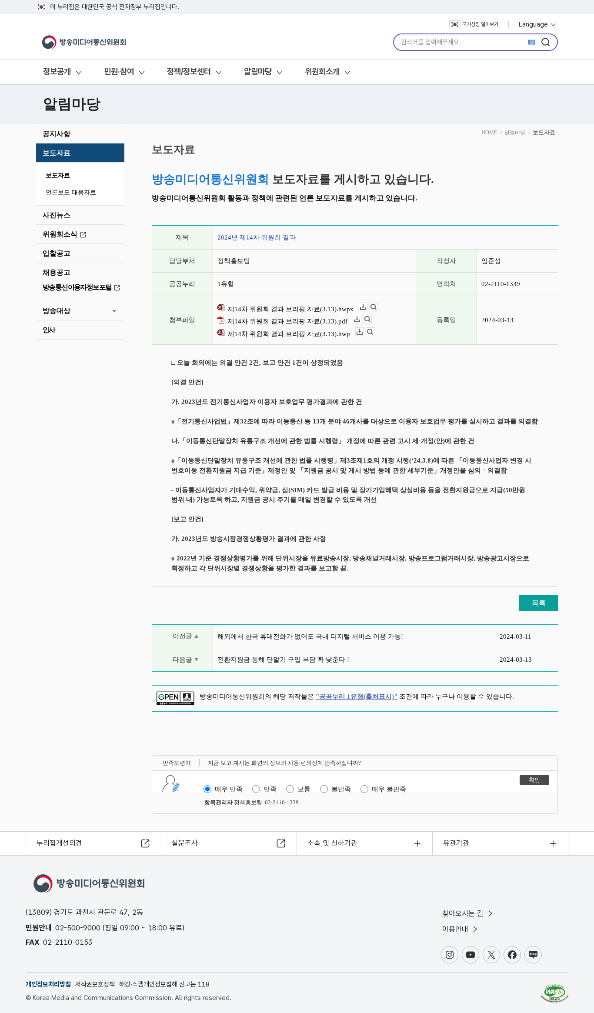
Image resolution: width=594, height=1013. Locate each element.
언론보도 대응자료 (71, 192)
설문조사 (185, 843)
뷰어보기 (371, 319)
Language (534, 24)
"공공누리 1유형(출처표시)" (356, 696)
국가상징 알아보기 (480, 24)
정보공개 (57, 72)
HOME (489, 133)
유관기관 (456, 843)
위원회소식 (60, 234)
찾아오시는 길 (464, 913)
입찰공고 (56, 253)
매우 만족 (229, 789)
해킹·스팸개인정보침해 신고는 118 (164, 984)
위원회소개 (322, 72)
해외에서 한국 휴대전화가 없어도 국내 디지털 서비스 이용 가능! (310, 636)
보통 (303, 789)
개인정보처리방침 (48, 984)
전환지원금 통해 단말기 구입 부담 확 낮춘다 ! (283, 659)
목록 (539, 602)
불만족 (341, 789)
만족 (270, 789)
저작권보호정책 (95, 984)
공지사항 (56, 133)
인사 (49, 329)
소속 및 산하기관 (332, 843)
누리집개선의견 (59, 843)
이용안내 (456, 929)
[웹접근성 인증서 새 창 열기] (554, 989)
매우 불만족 (389, 789)
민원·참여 (119, 72)
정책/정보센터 (189, 72)
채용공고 (56, 272)
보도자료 (56, 153)
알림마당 (258, 72)
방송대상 (56, 310)
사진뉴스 (56, 215)
